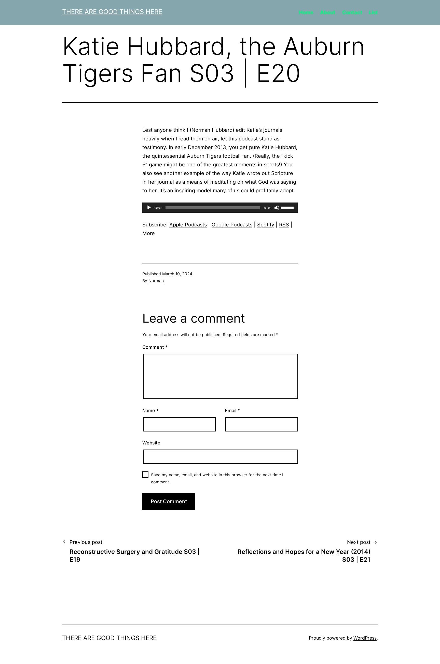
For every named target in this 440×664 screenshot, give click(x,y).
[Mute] (276, 207)
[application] (220, 208)
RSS (284, 225)
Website (151, 442)
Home (306, 12)
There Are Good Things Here (112, 12)
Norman (156, 280)
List (373, 12)
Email (232, 410)
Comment (155, 347)
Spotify (265, 225)
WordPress (365, 638)
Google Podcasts (232, 225)
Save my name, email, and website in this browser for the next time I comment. (217, 478)
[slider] (288, 207)
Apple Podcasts (188, 225)
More (148, 233)
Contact (352, 12)
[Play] (149, 207)
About (327, 12)
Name (150, 410)
